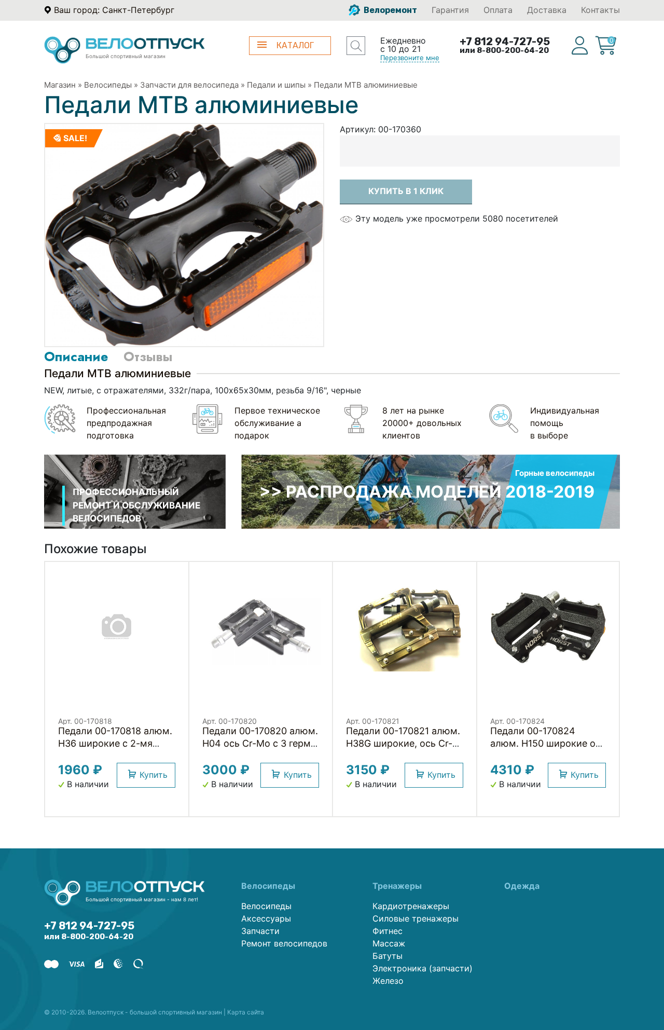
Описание (76, 356)
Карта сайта (245, 1012)
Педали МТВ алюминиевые (366, 85)
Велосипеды (108, 85)
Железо (388, 981)
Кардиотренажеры (410, 906)
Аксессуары (266, 918)
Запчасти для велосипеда (189, 85)
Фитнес (387, 931)
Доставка (546, 10)
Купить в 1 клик (406, 191)
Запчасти (260, 931)
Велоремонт (389, 10)
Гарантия (450, 10)
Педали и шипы (276, 85)
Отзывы (147, 356)
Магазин (60, 85)
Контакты (600, 10)
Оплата (498, 10)
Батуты (387, 956)
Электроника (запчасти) (422, 968)
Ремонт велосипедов (284, 943)
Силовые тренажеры (415, 918)
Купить (154, 775)
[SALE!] (184, 234)
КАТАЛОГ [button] (295, 45)
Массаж (388, 943)
